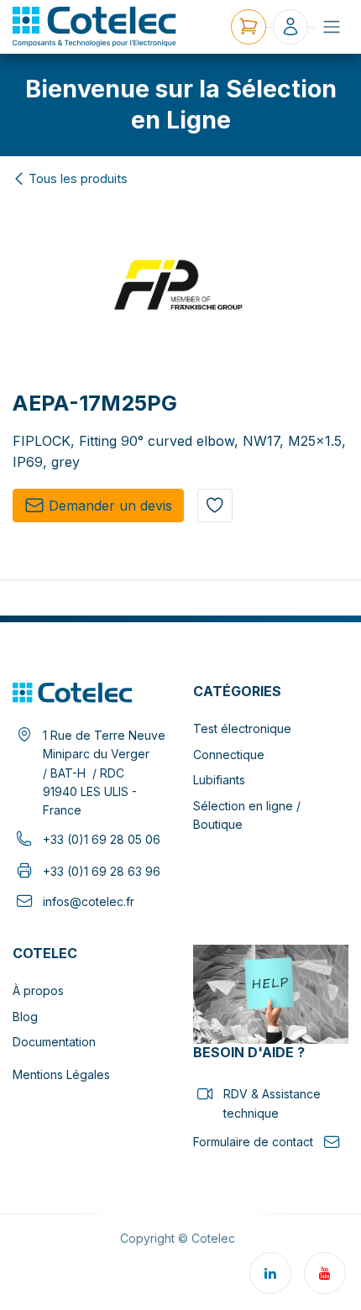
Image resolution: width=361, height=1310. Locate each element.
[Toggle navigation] (331, 27)
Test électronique (242, 728)
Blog (25, 1016)
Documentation (54, 1042)
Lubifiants (219, 780)
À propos (38, 990)
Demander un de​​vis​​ (110, 505)
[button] (215, 505)
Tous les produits (78, 178)
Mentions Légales (61, 1074)
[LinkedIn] (270, 1273)
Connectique (228, 754)
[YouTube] (325, 1273)
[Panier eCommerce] (248, 27)
